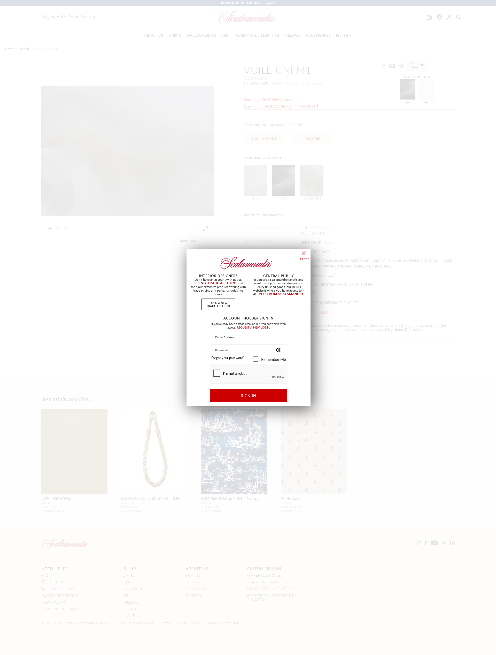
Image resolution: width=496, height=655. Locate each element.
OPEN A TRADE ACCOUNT (215, 283)
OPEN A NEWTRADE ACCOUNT (218, 304)
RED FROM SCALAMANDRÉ (281, 294)
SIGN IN (248, 395)
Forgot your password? (228, 357)
